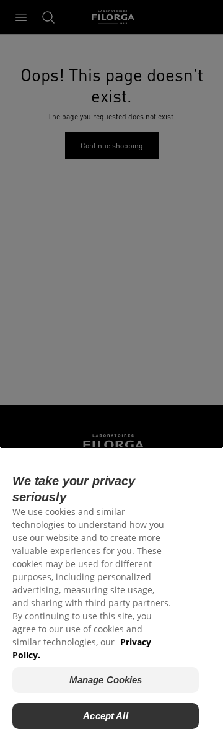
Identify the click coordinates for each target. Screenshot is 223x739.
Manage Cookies (105, 679)
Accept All (105, 715)
